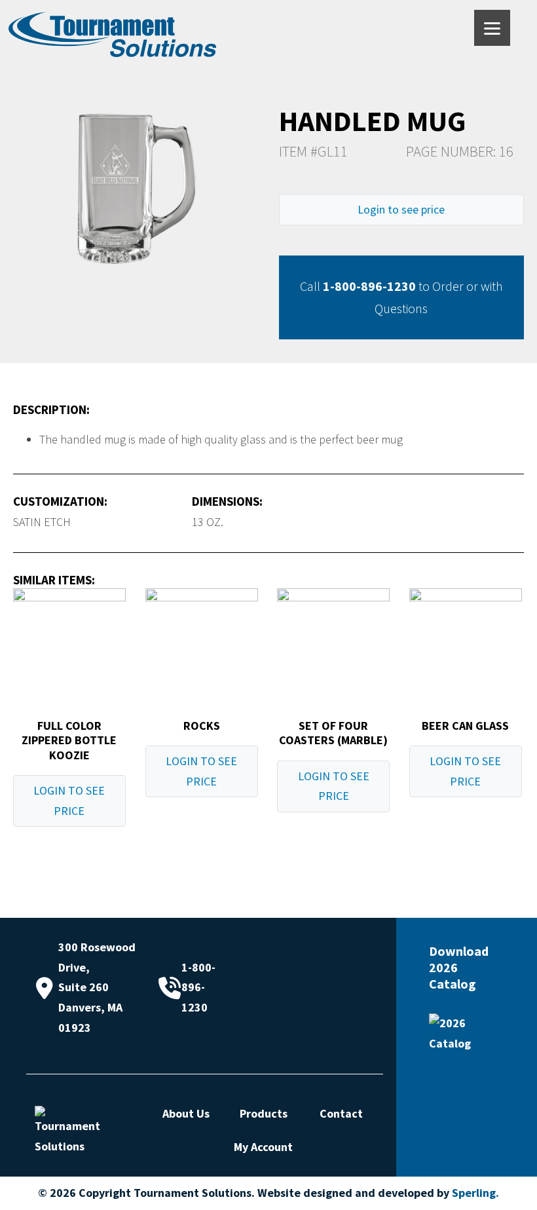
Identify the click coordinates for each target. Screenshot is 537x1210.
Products (263, 1113)
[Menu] (492, 28)
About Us (186, 1113)
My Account (263, 1146)
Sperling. (475, 1192)
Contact (341, 1113)
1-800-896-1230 (369, 286)
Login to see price (401, 209)
